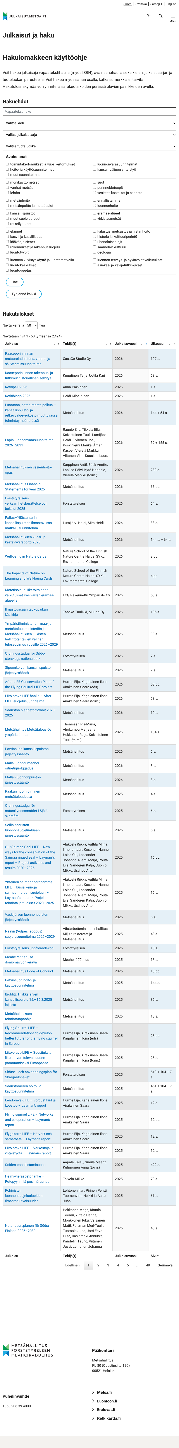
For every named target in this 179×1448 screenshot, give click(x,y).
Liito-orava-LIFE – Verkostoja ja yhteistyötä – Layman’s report (29, 1150)
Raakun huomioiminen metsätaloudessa (22, 794)
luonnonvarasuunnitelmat (117, 164)
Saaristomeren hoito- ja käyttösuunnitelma (23, 1089)
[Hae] (161, 16)
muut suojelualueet (25, 218)
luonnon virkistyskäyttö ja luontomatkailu (42, 260)
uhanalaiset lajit (109, 242)
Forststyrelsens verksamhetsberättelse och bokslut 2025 (26, 503)
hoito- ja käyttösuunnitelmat (32, 169)
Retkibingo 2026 (17, 396)
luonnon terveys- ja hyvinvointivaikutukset (129, 260)
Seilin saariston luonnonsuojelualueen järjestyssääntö (22, 830)
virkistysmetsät (109, 218)
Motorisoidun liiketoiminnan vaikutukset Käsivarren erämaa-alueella (29, 595)
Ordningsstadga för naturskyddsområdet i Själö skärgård (26, 811)
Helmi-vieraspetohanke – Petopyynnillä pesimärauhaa (27, 1179)
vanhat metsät (21, 187)
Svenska (141, 4)
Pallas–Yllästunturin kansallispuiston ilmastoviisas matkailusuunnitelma (28, 523)
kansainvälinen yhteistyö (116, 169)
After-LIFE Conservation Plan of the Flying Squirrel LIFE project (29, 684)
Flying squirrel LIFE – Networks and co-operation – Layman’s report (29, 1120)
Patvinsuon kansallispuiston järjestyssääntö (27, 751)
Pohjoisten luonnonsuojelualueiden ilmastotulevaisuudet (24, 1196)
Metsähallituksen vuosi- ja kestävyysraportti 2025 (25, 539)
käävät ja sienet (22, 242)
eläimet (16, 231)
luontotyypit (19, 252)
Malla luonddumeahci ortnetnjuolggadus (22, 766)
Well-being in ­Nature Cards (25, 556)
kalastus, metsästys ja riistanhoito (123, 231)
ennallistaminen (109, 200)
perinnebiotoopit (110, 187)
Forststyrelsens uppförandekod (29, 948)
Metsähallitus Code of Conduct (29, 971)
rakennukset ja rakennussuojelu (35, 247)
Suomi (128, 4)
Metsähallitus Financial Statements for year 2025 (25, 487)
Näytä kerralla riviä (24, 325)
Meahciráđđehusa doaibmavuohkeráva (21, 960)
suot (100, 182)
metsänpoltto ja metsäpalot (31, 205)
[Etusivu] (148, 16)
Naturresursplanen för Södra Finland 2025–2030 (27, 1228)
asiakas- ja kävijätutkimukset (119, 265)
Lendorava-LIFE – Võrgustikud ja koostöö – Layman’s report (30, 1103)
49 (148, 1265)
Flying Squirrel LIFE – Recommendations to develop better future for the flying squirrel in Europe (31, 1035)
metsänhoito (20, 200)
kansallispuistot (22, 213)
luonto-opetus (21, 270)
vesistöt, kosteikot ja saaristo (119, 193)
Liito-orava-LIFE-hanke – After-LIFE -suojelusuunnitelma (28, 698)
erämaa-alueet (108, 213)
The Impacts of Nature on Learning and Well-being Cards (29, 576)
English (171, 4)
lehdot (15, 193)
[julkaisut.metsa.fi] (28, 1350)
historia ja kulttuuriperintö (117, 236)
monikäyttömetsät (24, 182)
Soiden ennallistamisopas (25, 1164)
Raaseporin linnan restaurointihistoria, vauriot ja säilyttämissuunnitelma (27, 359)
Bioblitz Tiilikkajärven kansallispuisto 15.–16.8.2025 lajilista (28, 999)
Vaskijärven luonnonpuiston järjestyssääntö (26, 917)
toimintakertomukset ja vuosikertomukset (42, 164)
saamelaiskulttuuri (111, 247)
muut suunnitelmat (25, 174)
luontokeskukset (23, 265)
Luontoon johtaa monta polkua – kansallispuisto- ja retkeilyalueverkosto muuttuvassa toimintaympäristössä (31, 412)
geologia (104, 252)
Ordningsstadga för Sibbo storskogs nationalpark (25, 656)
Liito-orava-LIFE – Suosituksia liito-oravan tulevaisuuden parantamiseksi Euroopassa (28, 1058)
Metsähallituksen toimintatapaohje (18, 1016)
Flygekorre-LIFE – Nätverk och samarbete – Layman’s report (28, 1136)
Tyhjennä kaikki (24, 294)
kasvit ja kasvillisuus (26, 236)
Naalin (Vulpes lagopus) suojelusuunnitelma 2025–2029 (30, 934)
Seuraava (165, 1265)
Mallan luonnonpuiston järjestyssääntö (23, 780)
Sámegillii (156, 4)
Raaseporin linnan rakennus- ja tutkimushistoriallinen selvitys (29, 375)
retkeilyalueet (20, 223)
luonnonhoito (107, 205)
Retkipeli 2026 (16, 387)
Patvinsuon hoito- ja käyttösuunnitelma (20, 983)
